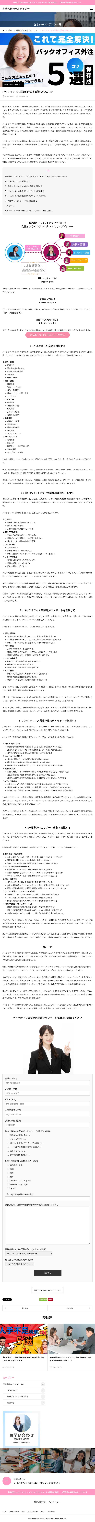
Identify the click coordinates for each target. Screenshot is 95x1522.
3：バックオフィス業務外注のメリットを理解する (24, 191)
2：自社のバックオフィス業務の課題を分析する (23, 186)
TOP (4, 1511)
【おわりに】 (10, 206)
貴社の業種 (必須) (13, 1121)
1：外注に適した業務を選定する (17, 181)
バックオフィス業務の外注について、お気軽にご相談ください (29, 211)
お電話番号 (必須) (13, 1110)
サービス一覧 (14, 1511)
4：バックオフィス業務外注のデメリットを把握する (25, 196)
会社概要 (51, 1511)
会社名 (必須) (11, 1078)
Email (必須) (10, 1099)
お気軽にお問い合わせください (47, 335)
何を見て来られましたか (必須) (19, 1260)
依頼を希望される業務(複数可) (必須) (21, 1161)
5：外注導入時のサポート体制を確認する (21, 201)
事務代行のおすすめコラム (13, 84)
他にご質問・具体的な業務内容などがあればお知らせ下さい (32, 1205)
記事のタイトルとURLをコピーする (47, 1290)
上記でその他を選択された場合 (19, 1194)
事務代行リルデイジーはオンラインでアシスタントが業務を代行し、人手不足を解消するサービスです (47, 2)
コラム (42, 1511)
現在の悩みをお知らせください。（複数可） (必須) (27, 1131)
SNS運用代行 (12, 1390)
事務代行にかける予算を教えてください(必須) (25, 1249)
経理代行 (10, 1403)
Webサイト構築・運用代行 (17, 1397)
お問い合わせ (32, 1511)
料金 (23, 1511)
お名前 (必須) (11, 1089)
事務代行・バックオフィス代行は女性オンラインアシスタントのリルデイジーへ (36, 176)
